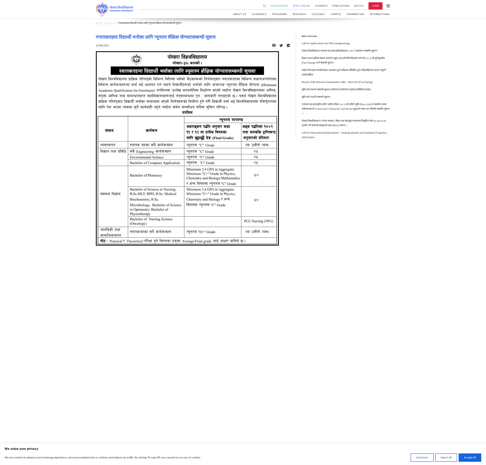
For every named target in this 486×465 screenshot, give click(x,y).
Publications (341, 6)
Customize (422, 457)
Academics (259, 14)
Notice (359, 6)
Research (299, 14)
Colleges (318, 14)
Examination (355, 14)
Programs (279, 14)
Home (99, 23)
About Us (239, 14)
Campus (336, 14)
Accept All (470, 457)
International (380, 14)
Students (321, 6)
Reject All (446, 457)
